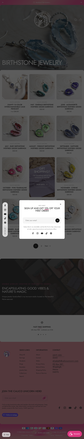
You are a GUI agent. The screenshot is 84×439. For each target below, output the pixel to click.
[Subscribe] (73, 220)
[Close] (76, 204)
